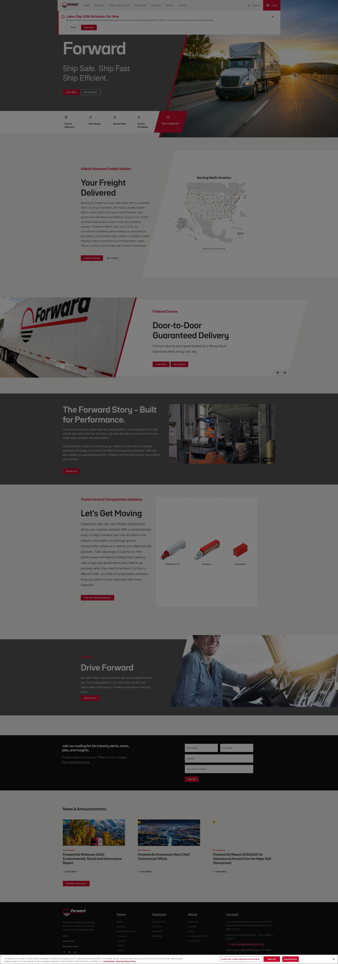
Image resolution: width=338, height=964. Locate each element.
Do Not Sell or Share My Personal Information (241, 959)
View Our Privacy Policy (125, 961)
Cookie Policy (109, 961)
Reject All (272, 959)
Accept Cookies (290, 959)
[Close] (334, 959)
